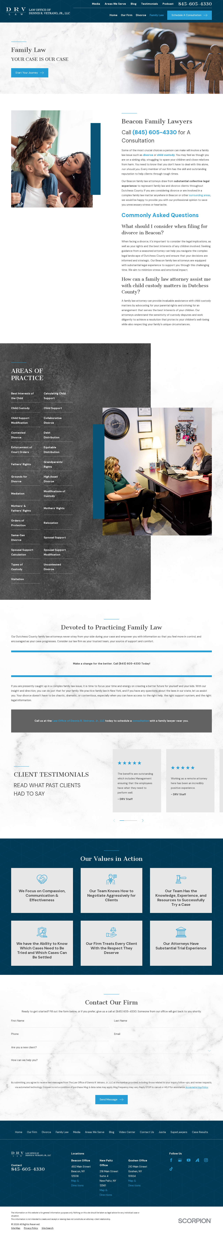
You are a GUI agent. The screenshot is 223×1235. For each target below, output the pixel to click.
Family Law (62, 1132)
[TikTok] (171, 1169)
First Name (17, 1020)
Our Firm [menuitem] (126, 15)
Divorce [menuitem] (141, 15)
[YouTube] (188, 1160)
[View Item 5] (130, 820)
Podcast (168, 4)
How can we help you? (24, 1060)
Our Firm (32, 1132)
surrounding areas (199, 195)
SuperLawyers (179, 1132)
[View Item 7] (135, 820)
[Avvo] (197, 1160)
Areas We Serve (115, 4)
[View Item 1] (122, 820)
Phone (15, 1034)
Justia (162, 1132)
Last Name (120, 1020)
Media (96, 4)
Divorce (46, 1132)
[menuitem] (15, 1228)
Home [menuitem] (113, 15)
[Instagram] (206, 1160)
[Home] (38, 11)
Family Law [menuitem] (157, 15)
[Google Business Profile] (180, 1160)
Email (117, 1034)
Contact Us (147, 1132)
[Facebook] (171, 1160)
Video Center (127, 1132)
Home (18, 1132)
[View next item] (142, 820)
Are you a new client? (24, 1047)
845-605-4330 (195, 4)
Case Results (200, 1132)
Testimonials (149, 4)
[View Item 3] (126, 820)
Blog (133, 4)
